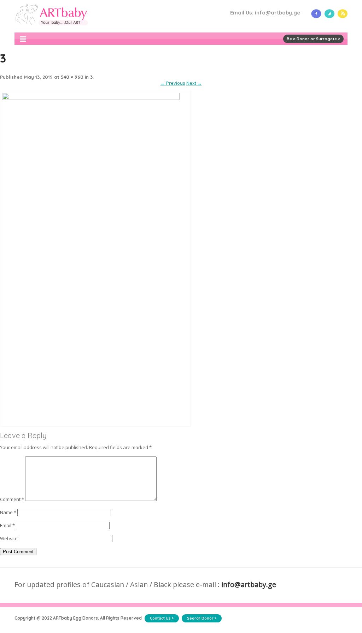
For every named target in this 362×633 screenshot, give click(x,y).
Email (7, 525)
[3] (95, 98)
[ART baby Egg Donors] (51, 29)
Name (8, 512)
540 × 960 (72, 77)
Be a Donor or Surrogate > (313, 38)
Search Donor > (201, 618)
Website (9, 538)
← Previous (172, 83)
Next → (194, 83)
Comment (12, 499)
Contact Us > (162, 618)
